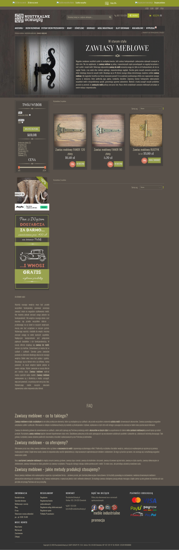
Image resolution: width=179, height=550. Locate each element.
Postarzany (23, 151)
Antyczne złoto (24, 143)
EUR (151, 9)
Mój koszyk (18, 530)
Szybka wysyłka (80, 3)
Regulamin (43, 498)
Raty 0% (113, 3)
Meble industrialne (105, 28)
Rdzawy (22, 153)
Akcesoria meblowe (30, 33)
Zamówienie (19, 533)
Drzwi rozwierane (33, 28)
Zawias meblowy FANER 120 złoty (70, 151)
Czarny (22, 147)
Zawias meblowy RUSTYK (146, 149)
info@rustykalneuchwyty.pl (77, 509)
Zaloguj (17, 537)
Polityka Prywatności (47, 514)
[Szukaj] (109, 18)
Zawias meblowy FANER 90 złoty (108, 151)
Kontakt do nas (20, 498)
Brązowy (22, 145)
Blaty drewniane (122, 28)
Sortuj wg (135, 109)
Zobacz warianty (154, 160)
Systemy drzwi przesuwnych (52, 28)
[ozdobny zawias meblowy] (70, 130)
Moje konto (18, 527)
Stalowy (22, 155)
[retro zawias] (108, 130)
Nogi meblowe (137, 28)
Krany (69, 28)
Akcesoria (19, 28)
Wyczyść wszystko (31, 129)
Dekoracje (91, 28)
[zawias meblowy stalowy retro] (146, 130)
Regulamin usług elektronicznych (51, 507)
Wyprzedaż (151, 28)
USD (146, 9)
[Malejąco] (163, 109)
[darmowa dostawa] (32, 252)
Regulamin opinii (45, 511)
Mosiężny (22, 149)
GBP (157, 9)
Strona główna (19, 33)
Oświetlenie (79, 28)
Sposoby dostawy (20, 501)
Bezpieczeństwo (159, 3)
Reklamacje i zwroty (21, 504)
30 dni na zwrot (33, 3)
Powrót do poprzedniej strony (153, 32)
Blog (16, 507)
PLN (162, 9)
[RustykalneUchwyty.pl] (34, 19)
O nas (16, 511)
